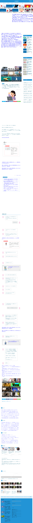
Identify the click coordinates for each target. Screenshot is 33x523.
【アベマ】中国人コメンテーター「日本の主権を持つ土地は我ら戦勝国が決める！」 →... (12, 37)
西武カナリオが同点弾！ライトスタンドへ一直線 (8, 365)
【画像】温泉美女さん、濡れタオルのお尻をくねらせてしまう (20, 17)
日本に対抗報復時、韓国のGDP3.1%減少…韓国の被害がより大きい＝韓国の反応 (22, 14)
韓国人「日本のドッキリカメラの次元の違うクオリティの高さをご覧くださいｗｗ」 (11, 34)
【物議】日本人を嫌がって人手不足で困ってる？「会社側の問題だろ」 (10, 39)
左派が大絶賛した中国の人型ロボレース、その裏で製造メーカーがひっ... (10, 422)
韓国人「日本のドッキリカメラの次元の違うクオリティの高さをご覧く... (10, 415)
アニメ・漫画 (21, 3)
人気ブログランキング (27, 3)
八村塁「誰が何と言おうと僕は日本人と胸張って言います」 (8, 38)
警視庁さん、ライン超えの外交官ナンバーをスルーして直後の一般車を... (10, 423)
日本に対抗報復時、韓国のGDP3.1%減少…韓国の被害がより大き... (9, 411)
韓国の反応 (4, 3)
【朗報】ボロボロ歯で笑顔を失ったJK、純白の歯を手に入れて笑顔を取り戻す (11, 33)
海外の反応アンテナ (15, 509)
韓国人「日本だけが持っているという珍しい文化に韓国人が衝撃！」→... (10, 426)
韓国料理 (12, 3)
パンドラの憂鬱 (14, 515)
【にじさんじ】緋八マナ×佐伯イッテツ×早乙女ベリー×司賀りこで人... (10, 437)
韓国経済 (8, 3)
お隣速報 (16, 1)
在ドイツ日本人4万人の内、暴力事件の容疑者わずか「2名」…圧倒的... (10, 427)
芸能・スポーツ (16, 3)
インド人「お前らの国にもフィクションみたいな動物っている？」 (9, 35)
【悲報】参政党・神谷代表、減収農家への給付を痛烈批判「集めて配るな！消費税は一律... (12, 36)
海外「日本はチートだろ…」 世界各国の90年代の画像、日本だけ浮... (10, 412)
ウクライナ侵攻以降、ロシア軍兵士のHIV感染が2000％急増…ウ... (9, 430)
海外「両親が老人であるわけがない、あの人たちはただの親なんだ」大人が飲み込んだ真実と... (11, 187)
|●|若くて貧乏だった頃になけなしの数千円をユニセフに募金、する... (9, 441)
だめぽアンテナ (14, 512)
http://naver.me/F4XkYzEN (5, 137)
